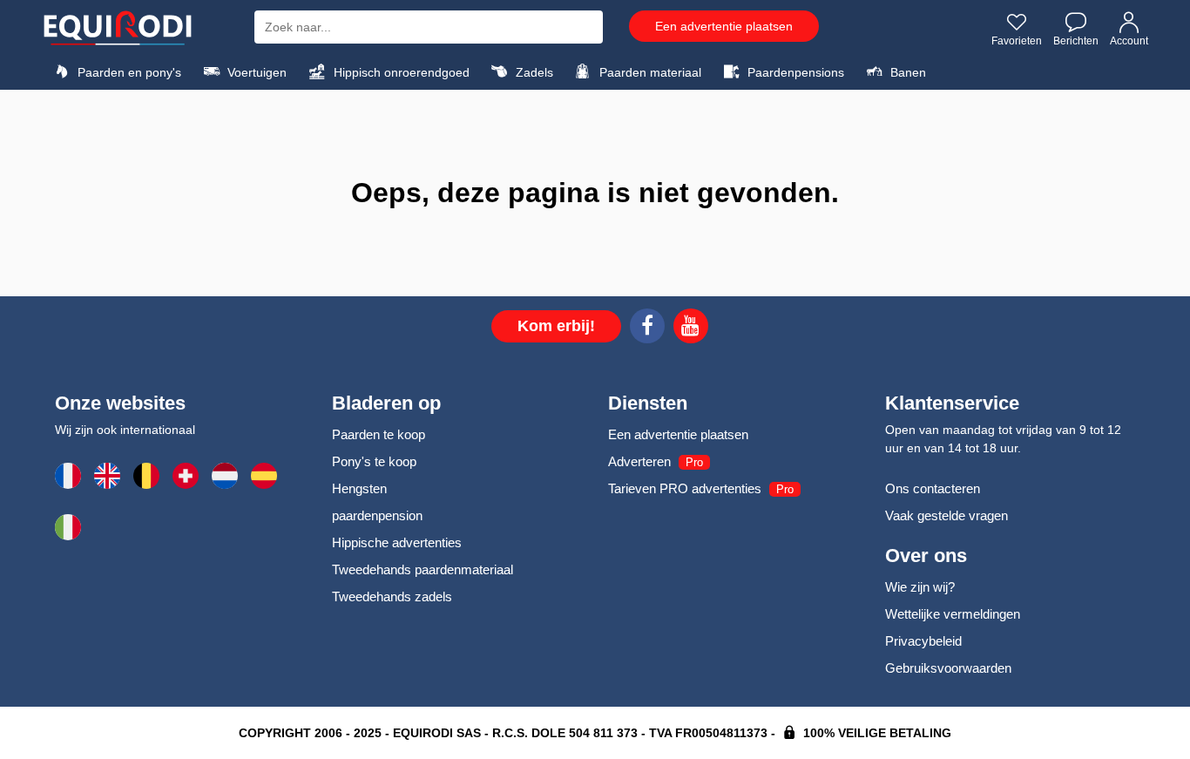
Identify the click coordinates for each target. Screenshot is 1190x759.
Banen (906, 72)
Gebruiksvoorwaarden (948, 668)
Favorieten (1016, 41)
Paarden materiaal (648, 72)
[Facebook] (647, 328)
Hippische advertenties (397, 542)
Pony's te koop (374, 461)
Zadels (532, 72)
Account (1129, 41)
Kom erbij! (556, 326)
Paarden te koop (378, 434)
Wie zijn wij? (920, 586)
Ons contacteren (932, 488)
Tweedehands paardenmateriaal (422, 569)
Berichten (1076, 41)
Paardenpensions (794, 72)
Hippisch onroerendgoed (400, 72)
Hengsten (359, 488)
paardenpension (377, 515)
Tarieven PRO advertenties (684, 488)
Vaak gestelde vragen (946, 515)
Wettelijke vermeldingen (952, 614)
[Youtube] (690, 328)
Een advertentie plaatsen (724, 26)
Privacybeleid (923, 641)
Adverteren (639, 461)
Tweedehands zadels (392, 596)
